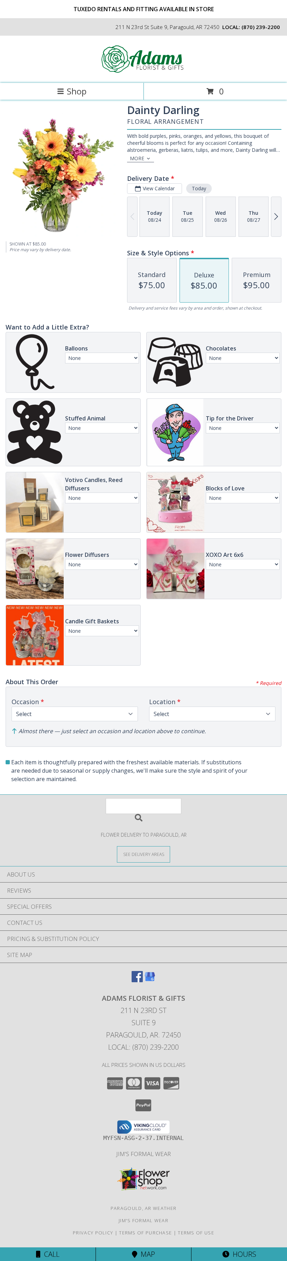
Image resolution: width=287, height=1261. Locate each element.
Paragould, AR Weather (143, 1208)
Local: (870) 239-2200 (143, 1047)
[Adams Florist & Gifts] (144, 73)
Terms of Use (196, 1233)
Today (199, 188)
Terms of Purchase (145, 1233)
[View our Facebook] (137, 980)
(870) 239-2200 (260, 26)
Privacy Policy (93, 1233)
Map (146, 1254)
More (137, 158)
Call (50, 1254)
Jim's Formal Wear (143, 1154)
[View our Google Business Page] (149, 980)
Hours (242, 1254)
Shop (76, 91)
